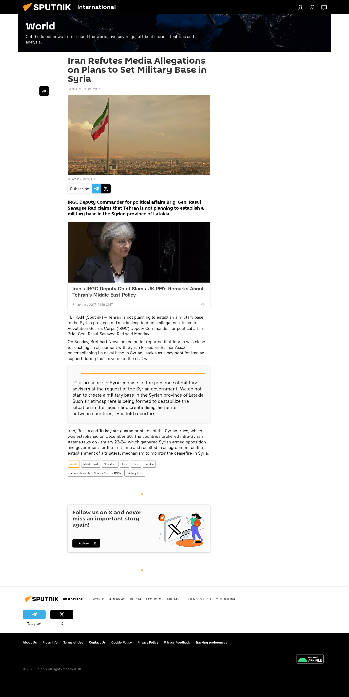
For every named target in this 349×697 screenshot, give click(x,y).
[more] (203, 304)
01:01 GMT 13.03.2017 (84, 89)
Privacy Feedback (177, 642)
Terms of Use (73, 642)
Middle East (90, 464)
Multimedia (225, 599)
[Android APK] (310, 659)
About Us (30, 642)
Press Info (50, 642)
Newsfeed (110, 464)
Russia (135, 599)
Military (174, 599)
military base (135, 473)
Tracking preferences (211, 642)
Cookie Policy (121, 642)
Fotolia (75, 179)
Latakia (149, 464)
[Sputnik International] (48, 13)
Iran (124, 464)
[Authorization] (300, 7)
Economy (154, 599)
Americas (117, 599)
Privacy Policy (147, 642)
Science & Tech (198, 599)
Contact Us (97, 642)
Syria (136, 464)
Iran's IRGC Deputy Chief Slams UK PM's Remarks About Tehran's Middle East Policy (138, 291)
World (74, 464)
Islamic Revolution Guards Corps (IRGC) (95, 473)
